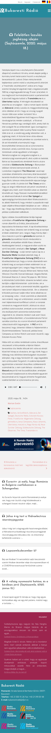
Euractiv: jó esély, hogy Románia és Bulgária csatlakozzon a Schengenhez (25, 485)
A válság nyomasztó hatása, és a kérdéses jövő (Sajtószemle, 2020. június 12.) (25, 585)
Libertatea (12, 424)
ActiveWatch (22, 413)
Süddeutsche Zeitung (32, 427)
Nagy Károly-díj (33, 424)
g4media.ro (13, 422)
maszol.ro (22, 424)
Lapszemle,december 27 (21, 550)
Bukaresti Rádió (21, 11)
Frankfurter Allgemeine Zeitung (27, 419)
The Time (21, 430)
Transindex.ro (32, 430)
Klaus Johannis (39, 422)
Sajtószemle (15, 408)
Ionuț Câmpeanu (25, 422)
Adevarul (33, 413)
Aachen (13, 413)
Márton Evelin (14, 403)
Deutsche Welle (21, 416)
